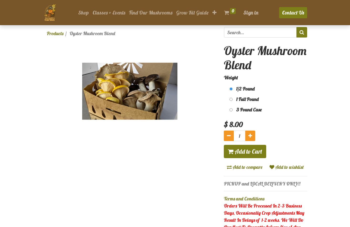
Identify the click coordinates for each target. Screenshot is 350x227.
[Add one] (250, 136)
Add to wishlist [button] (289, 167)
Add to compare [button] (247, 167)
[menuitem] (83, 13)
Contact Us (293, 12)
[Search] (301, 32)
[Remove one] (229, 136)
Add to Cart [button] (247, 151)
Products (55, 33)
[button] (214, 13)
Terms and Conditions (244, 199)
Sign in (250, 12)
